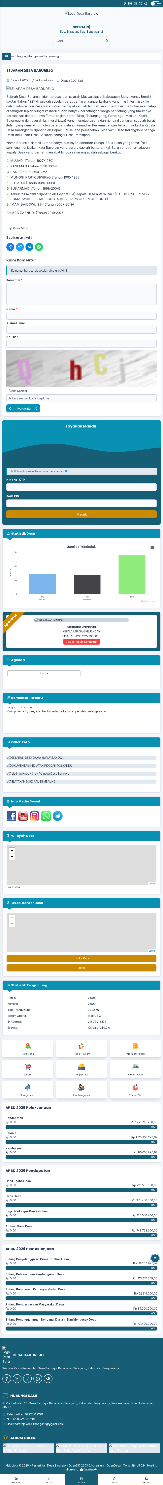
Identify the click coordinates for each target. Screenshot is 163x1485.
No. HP (12, 337)
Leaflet (152, 883)
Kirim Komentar (21, 408)
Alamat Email (15, 323)
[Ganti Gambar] (18, 390)
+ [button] (12, 850)
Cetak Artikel (20, 228)
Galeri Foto (20, 742)
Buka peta (13, 887)
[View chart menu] (152, 547)
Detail (81, 967)
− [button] (12, 856)
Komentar (14, 280)
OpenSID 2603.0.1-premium (86, 1465)
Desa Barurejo (56, 1465)
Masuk (82, 514)
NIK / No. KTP (15, 479)
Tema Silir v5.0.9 (134, 1465)
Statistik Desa (23, 533)
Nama (11, 309)
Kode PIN (12, 496)
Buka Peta (82, 958)
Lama (44, 673)
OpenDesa (114, 1465)
